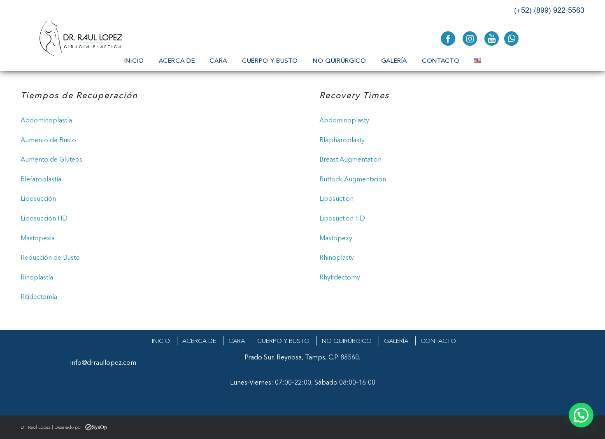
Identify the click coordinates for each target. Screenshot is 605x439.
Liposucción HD (44, 218)
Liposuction (336, 198)
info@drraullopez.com (103, 362)
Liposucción (39, 198)
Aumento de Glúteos (51, 159)
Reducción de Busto (50, 257)
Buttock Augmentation (352, 179)
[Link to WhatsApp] (511, 38)
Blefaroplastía (41, 179)
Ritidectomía (39, 296)
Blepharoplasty (342, 140)
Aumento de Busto (48, 140)
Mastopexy (335, 238)
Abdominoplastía (46, 120)
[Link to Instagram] (470, 38)
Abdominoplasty (344, 120)
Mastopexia (38, 238)
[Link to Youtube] (491, 38)
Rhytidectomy (340, 277)
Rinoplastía (37, 277)
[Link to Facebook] (448, 38)
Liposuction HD (342, 218)
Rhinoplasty (336, 257)
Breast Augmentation (350, 159)
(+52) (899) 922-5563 (549, 9)
